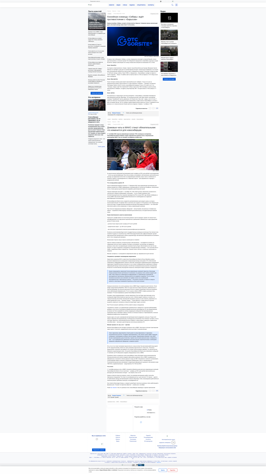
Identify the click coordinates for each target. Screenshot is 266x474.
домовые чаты (111, 401)
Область (118, 439)
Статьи (125, 5)
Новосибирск (140, 119)
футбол (120, 119)
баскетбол (114, 119)
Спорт (119, 11)
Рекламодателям (148, 437)
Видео (118, 5)
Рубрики (118, 435)
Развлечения (133, 441)
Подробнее (172, 470)
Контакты (151, 5)
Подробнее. (158, 462)
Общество (133, 435)
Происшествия (133, 437)
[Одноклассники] (153, 108)
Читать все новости (97, 93)
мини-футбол (127, 119)
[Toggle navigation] (176, 5)
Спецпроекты (141, 5)
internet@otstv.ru (151, 412)
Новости (111, 5)
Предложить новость (95, 1)
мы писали (113, 387)
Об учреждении (148, 441)
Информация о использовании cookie (167, 447)
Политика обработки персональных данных (167, 445)
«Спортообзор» (120, 114)
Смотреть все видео (169, 79)
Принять (163, 470)
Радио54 (132, 5)
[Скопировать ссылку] (157, 108)
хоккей (133, 119)
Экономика (133, 439)
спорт (109, 119)
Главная (109, 11)
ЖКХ (119, 121)
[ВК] (149, 108)
